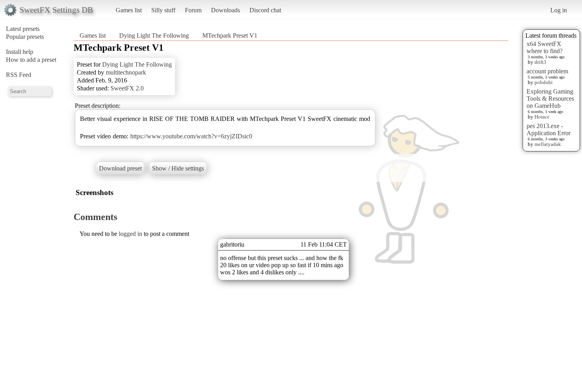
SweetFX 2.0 (127, 88)
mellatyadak (547, 144)
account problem (547, 71)
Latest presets (23, 28)
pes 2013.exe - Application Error (549, 129)
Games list (129, 10)
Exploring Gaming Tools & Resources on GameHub (550, 98)
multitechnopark (126, 72)
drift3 (540, 62)
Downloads (225, 10)
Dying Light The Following (154, 35)
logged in (130, 233)
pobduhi (543, 82)
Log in (558, 10)
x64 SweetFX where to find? (545, 47)
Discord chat (265, 10)
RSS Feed (18, 74)
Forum (193, 10)
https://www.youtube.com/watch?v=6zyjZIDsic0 (191, 136)
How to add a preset (31, 59)
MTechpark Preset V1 (229, 35)
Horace (542, 117)
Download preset (120, 168)
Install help (19, 51)
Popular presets (25, 36)
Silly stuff (163, 10)
